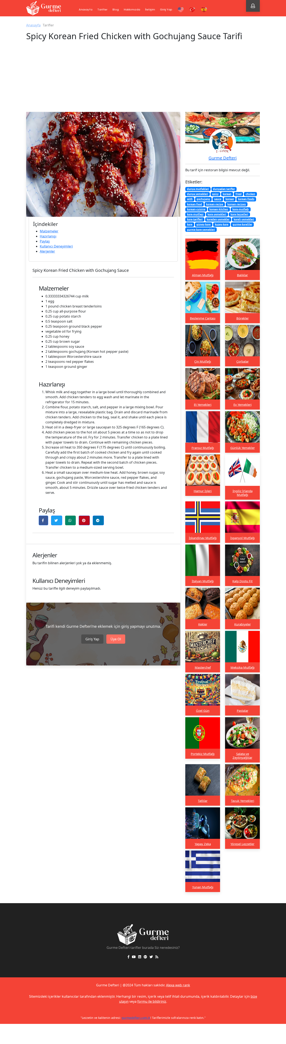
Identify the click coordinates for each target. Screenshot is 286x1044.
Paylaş (45, 241)
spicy (215, 194)
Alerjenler (47, 251)
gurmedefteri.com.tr (136, 1018)
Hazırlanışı (48, 236)
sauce (217, 199)
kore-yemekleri (216, 214)
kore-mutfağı (240, 209)
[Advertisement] (143, 80)
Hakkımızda (132, 10)
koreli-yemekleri (244, 219)
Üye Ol (116, 639)
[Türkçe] (192, 10)
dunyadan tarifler (224, 189)
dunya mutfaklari (198, 189)
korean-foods (246, 199)
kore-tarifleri (195, 219)
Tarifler (102, 10)
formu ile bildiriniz (151, 1001)
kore (189, 224)
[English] (180, 10)
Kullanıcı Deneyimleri (56, 246)
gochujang (203, 199)
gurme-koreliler (242, 224)
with (190, 199)
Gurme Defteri (223, 158)
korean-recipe (214, 204)
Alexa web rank (178, 985)
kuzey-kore (221, 224)
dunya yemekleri (197, 194)
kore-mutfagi (195, 214)
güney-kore (203, 224)
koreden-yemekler (218, 219)
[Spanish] (204, 10)
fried (239, 194)
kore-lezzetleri (239, 214)
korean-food (194, 204)
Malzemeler (49, 231)
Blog (115, 10)
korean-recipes (236, 204)
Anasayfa (85, 10)
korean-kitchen (218, 209)
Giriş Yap (166, 10)
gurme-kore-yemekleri (201, 229)
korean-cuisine (196, 209)
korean (227, 194)
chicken (250, 194)
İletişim (150, 10)
